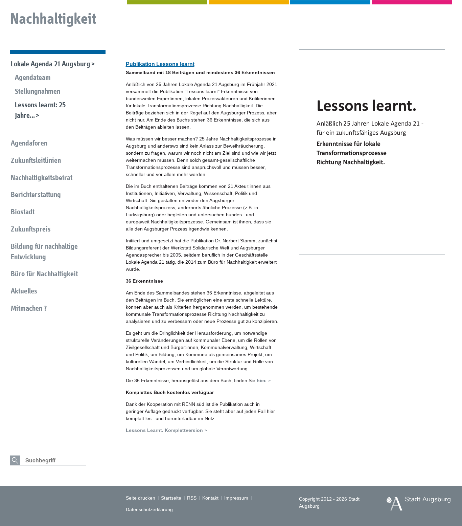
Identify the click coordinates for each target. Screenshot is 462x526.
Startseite (171, 498)
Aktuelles (24, 291)
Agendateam (33, 77)
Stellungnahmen (37, 91)
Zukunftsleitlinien (36, 160)
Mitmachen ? (29, 308)
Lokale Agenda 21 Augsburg (50, 64)
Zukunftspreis (31, 229)
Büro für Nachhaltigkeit (44, 273)
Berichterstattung (36, 194)
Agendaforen (29, 143)
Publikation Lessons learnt (160, 64)
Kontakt (210, 498)
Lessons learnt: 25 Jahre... (40, 110)
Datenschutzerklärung (149, 509)
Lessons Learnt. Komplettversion (164, 430)
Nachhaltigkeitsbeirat (41, 177)
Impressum (236, 498)
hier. (262, 380)
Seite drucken (140, 498)
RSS (192, 498)
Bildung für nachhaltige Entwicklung (44, 251)
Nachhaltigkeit (53, 18)
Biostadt (22, 211)
